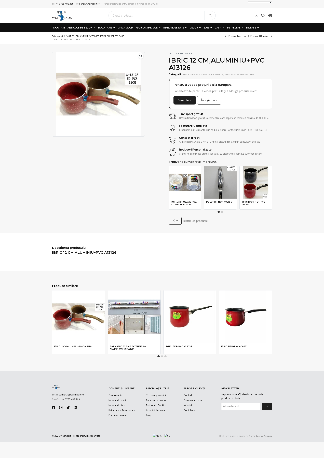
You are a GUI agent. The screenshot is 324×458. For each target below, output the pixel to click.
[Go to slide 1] (219, 212)
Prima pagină (58, 36)
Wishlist (188, 405)
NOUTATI (59, 27)
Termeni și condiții (156, 395)
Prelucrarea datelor (156, 400)
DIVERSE (251, 27)
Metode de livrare (118, 405)
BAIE (206, 27)
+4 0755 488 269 (65, 3)
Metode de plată (117, 400)
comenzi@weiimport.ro (88, 3)
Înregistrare (209, 100)
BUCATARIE (105, 27)
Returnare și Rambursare (122, 410)
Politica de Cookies (156, 405)
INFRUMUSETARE (173, 27)
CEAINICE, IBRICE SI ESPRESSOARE (107, 36)
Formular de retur (118, 415)
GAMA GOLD (125, 27)
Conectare (185, 100)
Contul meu (190, 410)
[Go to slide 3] (165, 356)
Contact (188, 395)
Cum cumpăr (115, 395)
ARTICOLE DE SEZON (80, 27)
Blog (148, 415)
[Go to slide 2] (222, 212)
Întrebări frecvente (156, 410)
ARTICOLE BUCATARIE (77, 36)
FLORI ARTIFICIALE (147, 27)
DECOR (194, 27)
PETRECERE (233, 27)
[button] (140, 56)
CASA (218, 27)
